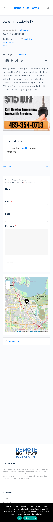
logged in (23, 148)
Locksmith (21, 54)
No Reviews (23, 30)
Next (48, 166)
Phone (8, 214)
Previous (7, 166)
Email (8, 201)
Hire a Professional (10, 503)
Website (28, 39)
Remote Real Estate (26, 7)
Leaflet (19, 331)
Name (8, 189)
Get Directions (14, 341)
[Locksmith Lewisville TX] (26, 301)
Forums (5, 499)
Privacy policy (30, 518)
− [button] (8, 287)
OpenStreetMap (35, 331)
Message (10, 226)
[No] (49, 512)
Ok (20, 518)
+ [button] (8, 283)
